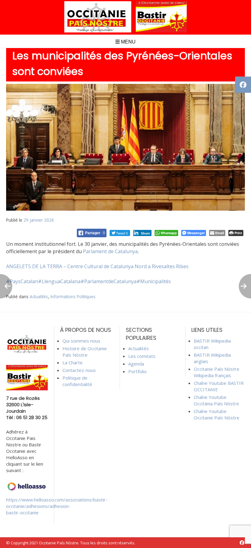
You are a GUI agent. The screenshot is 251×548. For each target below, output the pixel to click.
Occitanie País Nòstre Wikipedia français (216, 372)
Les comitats (141, 356)
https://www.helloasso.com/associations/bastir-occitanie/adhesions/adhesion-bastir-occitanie (56, 506)
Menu (128, 41)
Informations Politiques (73, 296)
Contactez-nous (79, 370)
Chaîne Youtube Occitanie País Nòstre (216, 414)
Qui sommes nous (81, 341)
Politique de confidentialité (77, 381)
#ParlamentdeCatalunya (109, 281)
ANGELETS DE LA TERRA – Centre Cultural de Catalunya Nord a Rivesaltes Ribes (97, 266)
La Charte (72, 362)
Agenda (136, 364)
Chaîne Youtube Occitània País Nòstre (216, 400)
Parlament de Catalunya (110, 251)
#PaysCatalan (22, 281)
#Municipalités (154, 281)
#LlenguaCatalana (59, 281)
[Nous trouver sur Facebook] (242, 542)
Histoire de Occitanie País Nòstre (84, 351)
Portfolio (137, 371)
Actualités (39, 296)
